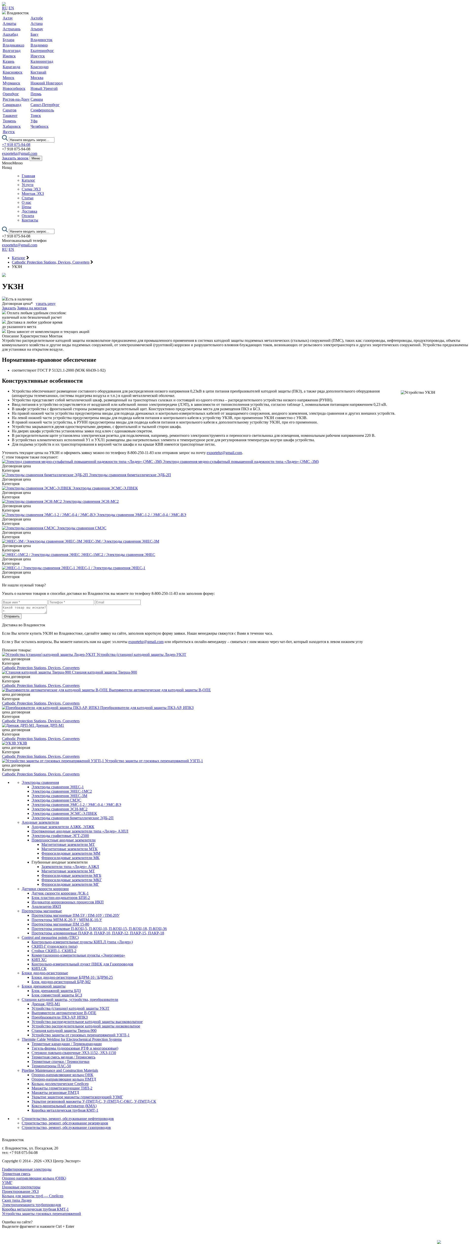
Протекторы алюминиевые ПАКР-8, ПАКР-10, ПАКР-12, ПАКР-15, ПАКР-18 (98, 933)
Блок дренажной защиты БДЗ (56, 991)
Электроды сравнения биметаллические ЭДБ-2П (73, 818)
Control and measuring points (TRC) (50, 937)
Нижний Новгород (47, 83)
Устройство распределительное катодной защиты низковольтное (86, 1026)
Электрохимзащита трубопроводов (31, 1205)
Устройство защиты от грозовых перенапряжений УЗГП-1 (81, 1035)
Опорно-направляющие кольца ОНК (62, 1075)
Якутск (9, 132)
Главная (28, 176)
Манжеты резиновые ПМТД (55, 1092)
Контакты (30, 220)
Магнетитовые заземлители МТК (69, 849)
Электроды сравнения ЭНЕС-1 (58, 787)
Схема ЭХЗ (31, 189)
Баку (34, 34)
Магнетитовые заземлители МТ (68, 844)
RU (5, 8)
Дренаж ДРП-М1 (46, 1004)
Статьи (28, 198)
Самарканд (12, 105)
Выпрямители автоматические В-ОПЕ (64, 1013)
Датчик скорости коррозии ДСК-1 (60, 893)
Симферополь (42, 110)
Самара (37, 99)
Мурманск (11, 83)
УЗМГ (7, 1183)
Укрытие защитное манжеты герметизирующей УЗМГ (77, 1097)
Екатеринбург (42, 50)
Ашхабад (10, 34)
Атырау (37, 29)
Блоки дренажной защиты (44, 986)
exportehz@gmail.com (19, 153)
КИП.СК (39, 968)
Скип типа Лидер (17, 1200)
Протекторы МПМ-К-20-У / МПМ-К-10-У (67, 920)
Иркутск (38, 56)
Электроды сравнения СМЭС (56, 800)
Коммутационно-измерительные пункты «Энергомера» (78, 955)
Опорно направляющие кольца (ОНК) (34, 1178)
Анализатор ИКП (46, 906)
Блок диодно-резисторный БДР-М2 (61, 982)
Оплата (28, 216)
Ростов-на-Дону (16, 99)
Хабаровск (12, 126)
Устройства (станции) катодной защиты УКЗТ (70, 1008)
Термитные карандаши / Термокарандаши (67, 1044)
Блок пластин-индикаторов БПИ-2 (61, 898)
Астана (37, 23)
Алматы (9, 23)
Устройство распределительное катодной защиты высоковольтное (87, 1022)
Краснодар (40, 67)
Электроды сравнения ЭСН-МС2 (59, 809)
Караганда (11, 67)
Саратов (10, 110)
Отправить (12, 616)
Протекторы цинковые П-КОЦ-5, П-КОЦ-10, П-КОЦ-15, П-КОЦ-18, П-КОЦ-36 (99, 929)
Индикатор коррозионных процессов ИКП (68, 902)
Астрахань (11, 29)
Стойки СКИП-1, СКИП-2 (54, 951)
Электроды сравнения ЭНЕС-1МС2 (62, 791)
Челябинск (40, 126)
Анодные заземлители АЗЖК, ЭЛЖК (63, 827)
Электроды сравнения (40, 782)
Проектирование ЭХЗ (20, 1191)
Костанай (38, 72)
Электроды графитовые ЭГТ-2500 (60, 836)
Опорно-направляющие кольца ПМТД (64, 1079)
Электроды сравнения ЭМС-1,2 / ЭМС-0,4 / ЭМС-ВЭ (76, 805)
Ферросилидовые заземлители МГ (70, 884)
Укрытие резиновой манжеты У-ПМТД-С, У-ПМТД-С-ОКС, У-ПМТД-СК (94, 1101)
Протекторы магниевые (42, 911)
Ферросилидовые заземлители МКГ (71, 880)
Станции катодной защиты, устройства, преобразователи (70, 999)
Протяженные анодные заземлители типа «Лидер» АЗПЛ (80, 831)
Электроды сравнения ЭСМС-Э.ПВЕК (64, 813)
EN (11, 8)
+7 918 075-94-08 (16, 144)
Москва (37, 78)
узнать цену (46, 303)
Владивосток (41, 40)
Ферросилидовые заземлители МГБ (71, 875)
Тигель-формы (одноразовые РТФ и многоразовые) (75, 1048)
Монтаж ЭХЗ (33, 193)
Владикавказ (13, 45)
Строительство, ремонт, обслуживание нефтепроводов (68, 1119)
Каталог (28, 180)
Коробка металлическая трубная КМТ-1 (65, 1110)
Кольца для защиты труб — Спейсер (32, 1196)
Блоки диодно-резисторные (45, 973)
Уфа (34, 121)
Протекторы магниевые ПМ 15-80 (60, 924)
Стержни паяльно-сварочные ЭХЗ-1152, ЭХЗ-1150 (74, 1053)
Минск (8, 78)
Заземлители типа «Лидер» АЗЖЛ (70, 867)
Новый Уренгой (44, 88)
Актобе (37, 18)
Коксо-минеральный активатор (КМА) (64, 1106)
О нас (26, 202)
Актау (8, 18)
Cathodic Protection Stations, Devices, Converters (41, 668)
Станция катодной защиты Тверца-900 (64, 1030)
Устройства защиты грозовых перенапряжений (41, 1214)
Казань (8, 61)
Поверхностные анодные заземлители (64, 840)
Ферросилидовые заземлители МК (70, 858)
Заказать (9, 308)
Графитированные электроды (26, 1169)
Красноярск (12, 72)
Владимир (39, 45)
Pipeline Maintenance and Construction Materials (60, 1070)
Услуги (28, 185)
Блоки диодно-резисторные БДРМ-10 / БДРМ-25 (72, 977)
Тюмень (9, 121)
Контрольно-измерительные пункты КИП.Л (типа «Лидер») (82, 942)
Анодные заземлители (40, 822)
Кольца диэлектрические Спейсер (60, 1084)
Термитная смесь (16, 1174)
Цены (26, 207)
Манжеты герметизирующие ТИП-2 (62, 1088)
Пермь (36, 94)
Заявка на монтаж (32, 308)
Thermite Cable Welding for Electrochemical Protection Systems (72, 1039)
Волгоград (11, 50)
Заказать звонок (15, 158)
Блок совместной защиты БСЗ (57, 995)
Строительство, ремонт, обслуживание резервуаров (65, 1123)
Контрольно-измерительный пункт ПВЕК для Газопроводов (82, 964)
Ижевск (9, 56)
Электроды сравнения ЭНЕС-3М (59, 796)
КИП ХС (39, 960)
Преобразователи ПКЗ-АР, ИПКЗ (60, 1017)
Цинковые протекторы (21, 1187)
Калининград (42, 61)
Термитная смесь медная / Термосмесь (63, 1057)
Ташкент (10, 115)
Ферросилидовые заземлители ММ (70, 853)
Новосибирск (14, 88)
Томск (36, 115)
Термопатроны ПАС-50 (51, 1066)
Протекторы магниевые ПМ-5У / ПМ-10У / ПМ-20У (75, 915)
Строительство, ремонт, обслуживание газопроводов (66, 1127)
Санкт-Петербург (45, 105)
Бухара (8, 40)
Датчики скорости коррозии (45, 889)
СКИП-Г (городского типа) (54, 946)
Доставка (29, 211)
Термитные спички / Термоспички (60, 1061)
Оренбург (11, 94)
